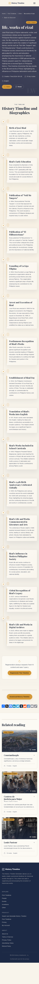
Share (20, 87)
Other (20, 13)
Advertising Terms (8, 943)
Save (8, 87)
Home (4, 13)
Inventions (5, 904)
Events (4, 901)
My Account (6, 925)
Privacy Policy (6, 940)
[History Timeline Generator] (16, 3)
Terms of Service (7, 937)
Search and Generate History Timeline (14, 916)
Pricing (4, 922)
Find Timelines (12, 13)
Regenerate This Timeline (19, 673)
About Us (5, 934)
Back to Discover (10, 18)
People (4, 898)
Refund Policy (6, 946)
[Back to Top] (27, 955)
